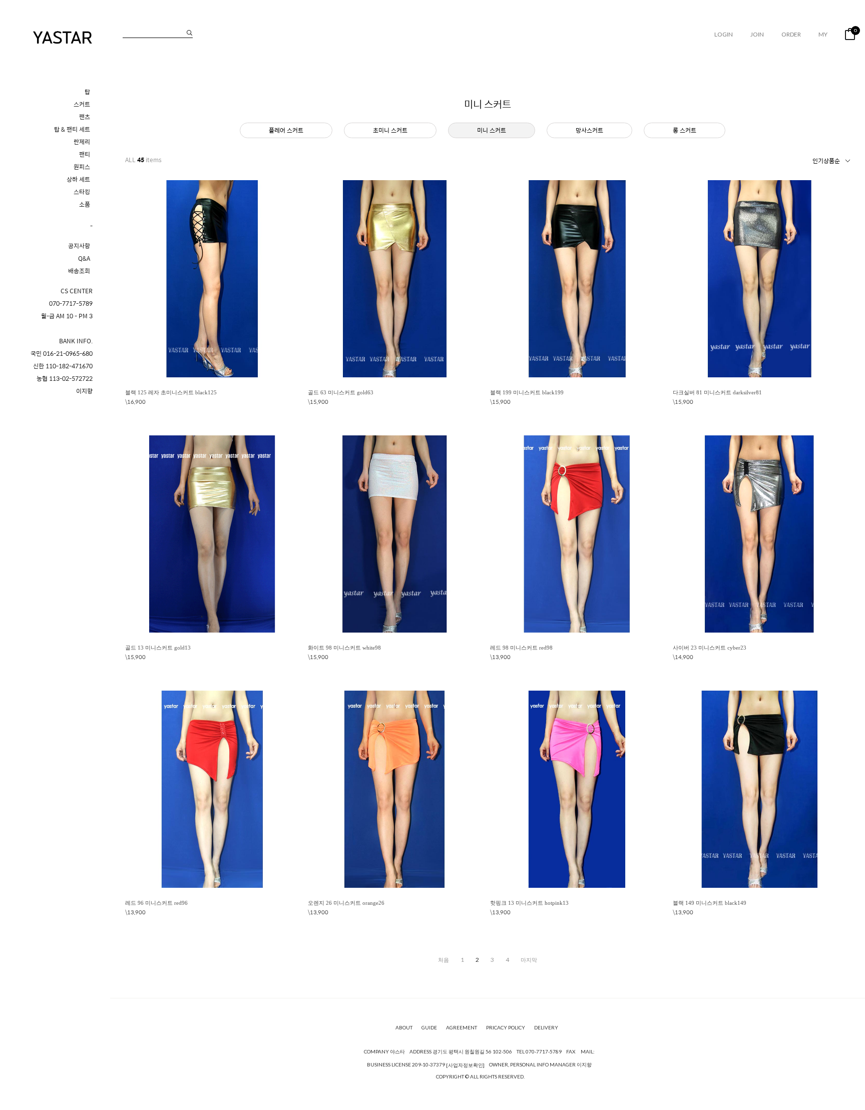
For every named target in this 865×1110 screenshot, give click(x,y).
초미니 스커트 (390, 130)
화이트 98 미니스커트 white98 (344, 648)
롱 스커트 (684, 130)
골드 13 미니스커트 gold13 (158, 648)
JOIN (757, 34)
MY (822, 34)
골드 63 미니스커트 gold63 (340, 392)
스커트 (82, 104)
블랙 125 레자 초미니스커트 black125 (171, 392)
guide (429, 1028)
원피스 (82, 167)
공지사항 (79, 246)
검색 (189, 33)
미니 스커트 (491, 130)
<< (443, 960)
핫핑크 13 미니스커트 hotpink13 (529, 903)
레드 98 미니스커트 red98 (521, 648)
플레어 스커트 (286, 130)
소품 (84, 204)
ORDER (791, 34)
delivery (546, 1028)
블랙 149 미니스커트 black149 (709, 903)
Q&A (84, 258)
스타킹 (82, 192)
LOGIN (723, 34)
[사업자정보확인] (465, 1065)
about (403, 1028)
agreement (461, 1028)
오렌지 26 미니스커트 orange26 (346, 903)
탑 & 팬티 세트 (72, 129)
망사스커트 (589, 130)
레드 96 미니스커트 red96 (156, 903)
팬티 (84, 154)
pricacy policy (505, 1028)
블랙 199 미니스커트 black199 (527, 392)
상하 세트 (78, 179)
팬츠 (84, 117)
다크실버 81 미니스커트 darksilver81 (717, 392)
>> (529, 960)
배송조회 (79, 271)
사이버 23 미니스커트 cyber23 (709, 648)
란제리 (82, 142)
